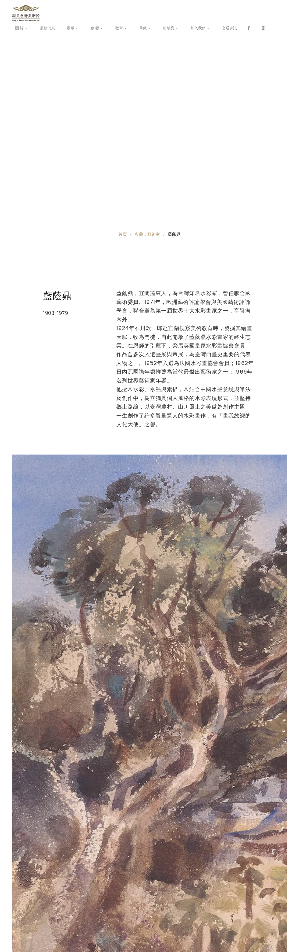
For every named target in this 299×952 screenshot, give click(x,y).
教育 (119, 28)
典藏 (143, 28)
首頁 (122, 234)
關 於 (19, 28)
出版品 (168, 28)
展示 (70, 28)
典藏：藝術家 (147, 234)
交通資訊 (229, 28)
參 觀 (95, 28)
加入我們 (198, 28)
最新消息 (47, 28)
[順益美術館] (263, 28)
